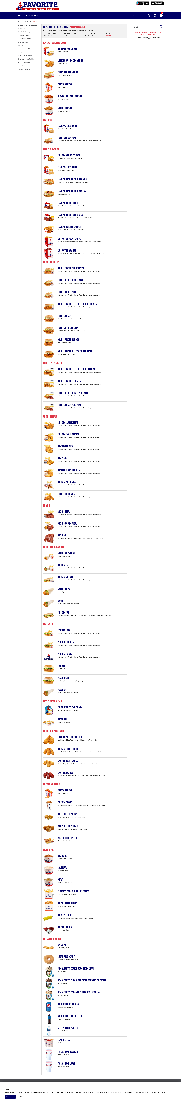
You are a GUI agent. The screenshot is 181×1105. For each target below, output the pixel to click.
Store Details (32, 15)
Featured (21, 28)
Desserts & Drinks (24, 69)
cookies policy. (161, 1092)
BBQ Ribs (21, 45)
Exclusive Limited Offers (27, 25)
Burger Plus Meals (24, 39)
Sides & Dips (22, 66)
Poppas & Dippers (24, 62)
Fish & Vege (22, 52)
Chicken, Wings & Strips (26, 59)
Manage (20, 1097)
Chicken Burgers (24, 35)
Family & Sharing (24, 32)
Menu (19, 15)
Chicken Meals (23, 42)
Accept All (10, 1097)
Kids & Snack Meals (25, 56)
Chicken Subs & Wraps (26, 49)
